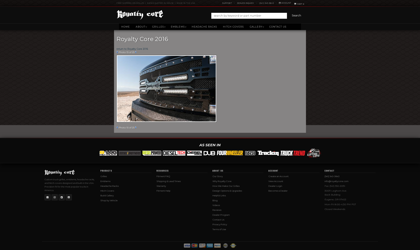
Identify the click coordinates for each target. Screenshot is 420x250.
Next (135, 52)
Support (227, 3)
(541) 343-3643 (266, 3)
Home (125, 26)
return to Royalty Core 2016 (132, 48)
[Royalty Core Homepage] (140, 14)
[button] (257, 16)
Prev (117, 52)
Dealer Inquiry (245, 3)
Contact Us (277, 26)
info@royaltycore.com (336, 181)
